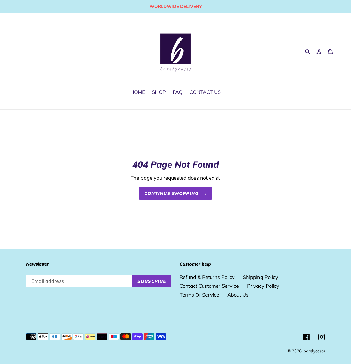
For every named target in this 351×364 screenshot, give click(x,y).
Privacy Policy (263, 286)
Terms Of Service (199, 295)
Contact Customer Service (209, 286)
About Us (237, 295)
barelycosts (314, 351)
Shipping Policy (260, 277)
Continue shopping (171, 193)
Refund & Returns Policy (207, 277)
